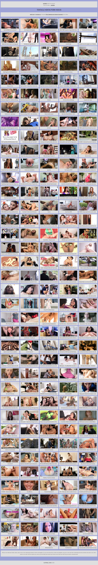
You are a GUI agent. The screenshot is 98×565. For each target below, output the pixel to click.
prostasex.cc (38, 14)
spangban (53, 5)
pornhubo (45, 3)
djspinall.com (47, 562)
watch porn (32, 14)
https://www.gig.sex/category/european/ (54, 14)
